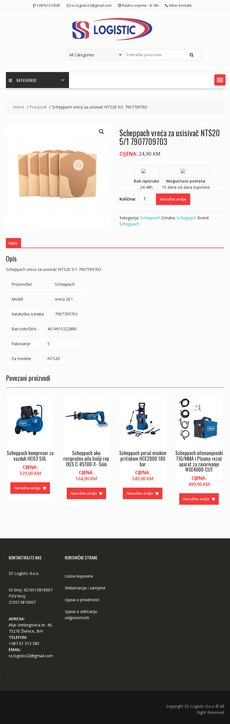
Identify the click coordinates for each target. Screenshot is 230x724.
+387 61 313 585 (24, 643)
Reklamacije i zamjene (85, 588)
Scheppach (150, 217)
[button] (220, 80)
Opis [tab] (12, 243)
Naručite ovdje (173, 199)
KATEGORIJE (27, 80)
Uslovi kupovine (79, 576)
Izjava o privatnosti (82, 599)
